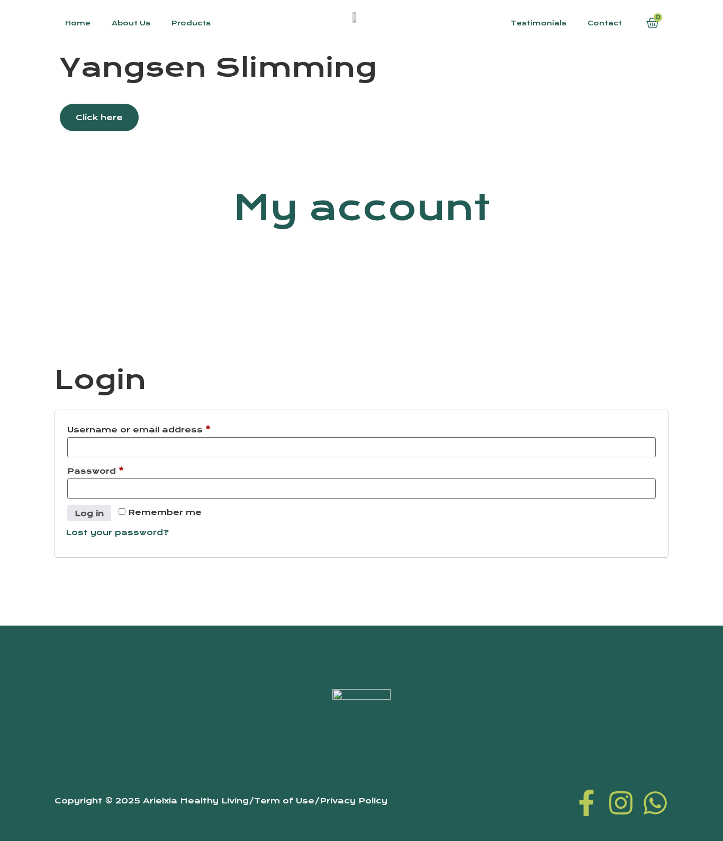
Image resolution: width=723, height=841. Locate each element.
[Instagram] (621, 803)
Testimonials (538, 23)
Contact (605, 23)
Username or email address (160, 428)
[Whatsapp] (655, 803)
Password (117, 470)
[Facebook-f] (586, 803)
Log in (89, 513)
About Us (131, 23)
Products (191, 23)
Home (78, 23)
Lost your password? (117, 532)
